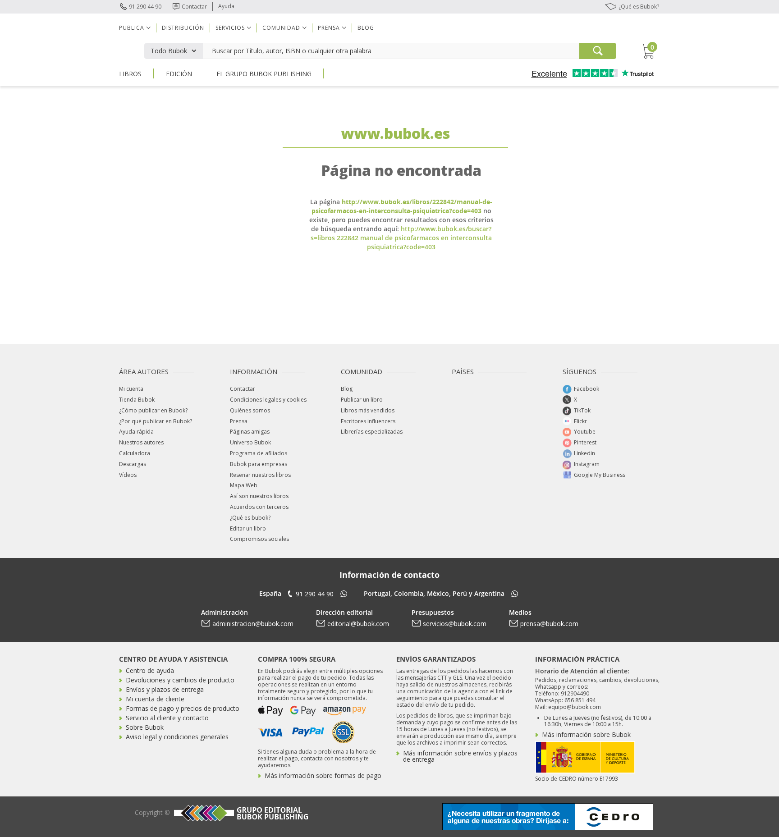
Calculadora (134, 453)
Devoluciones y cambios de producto (180, 680)
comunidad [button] (281, 28)
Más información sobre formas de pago (323, 775)
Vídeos (128, 475)
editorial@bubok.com (358, 623)
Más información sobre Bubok (586, 734)
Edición (179, 73)
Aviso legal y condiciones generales (177, 736)
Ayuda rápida (136, 431)
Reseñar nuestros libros (260, 475)
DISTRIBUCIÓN (183, 28)
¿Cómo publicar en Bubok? (153, 410)
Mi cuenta (131, 389)
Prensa (238, 421)
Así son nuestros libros (259, 496)
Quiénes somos (250, 410)
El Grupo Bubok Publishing (264, 73)
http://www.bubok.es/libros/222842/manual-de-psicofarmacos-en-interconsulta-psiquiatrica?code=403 (402, 206)
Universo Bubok (250, 442)
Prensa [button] (329, 28)
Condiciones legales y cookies (268, 399)
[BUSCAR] (597, 51)
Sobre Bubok (145, 727)
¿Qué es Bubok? (639, 6)
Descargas (132, 464)
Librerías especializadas (372, 431)
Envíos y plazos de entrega (165, 689)
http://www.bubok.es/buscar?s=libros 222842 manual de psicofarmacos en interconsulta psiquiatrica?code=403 (401, 237)
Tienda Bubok (137, 399)
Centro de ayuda (150, 670)
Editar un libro (248, 528)
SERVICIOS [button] (230, 28)
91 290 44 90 (145, 6)
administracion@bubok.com (252, 623)
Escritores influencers (368, 421)
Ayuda (226, 6)
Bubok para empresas (258, 464)
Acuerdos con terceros (259, 507)
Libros (130, 73)
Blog (365, 28)
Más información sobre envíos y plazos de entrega (460, 756)
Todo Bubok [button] (169, 50)
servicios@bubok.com (454, 623)
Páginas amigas (250, 431)
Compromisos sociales (259, 539)
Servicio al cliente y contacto (167, 718)
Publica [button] (131, 28)
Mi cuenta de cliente (155, 699)
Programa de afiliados (258, 453)
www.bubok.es (395, 133)
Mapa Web (243, 485)
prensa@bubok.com (549, 623)
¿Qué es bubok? (250, 517)
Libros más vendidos (367, 410)
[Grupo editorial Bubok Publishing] (240, 813)
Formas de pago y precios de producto (182, 708)
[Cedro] (547, 816)
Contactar (194, 6)
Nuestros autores (141, 442)
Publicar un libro (362, 399)
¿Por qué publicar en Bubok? (155, 421)
